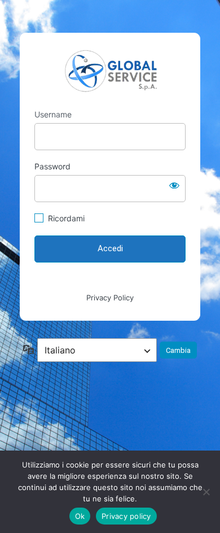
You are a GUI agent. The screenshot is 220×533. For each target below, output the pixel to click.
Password (52, 166)
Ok (80, 516)
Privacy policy (126, 516)
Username (53, 114)
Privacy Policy (110, 297)
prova (110, 71)
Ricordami (66, 218)
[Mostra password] (174, 185)
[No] (206, 491)
